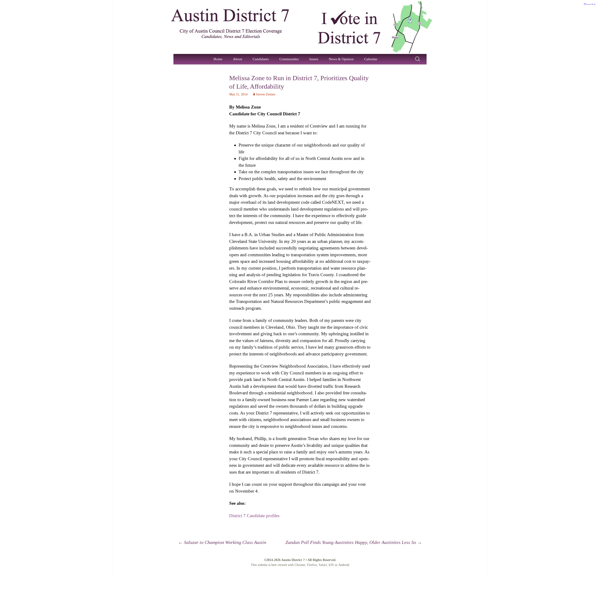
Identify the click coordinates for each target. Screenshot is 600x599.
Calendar (370, 59)
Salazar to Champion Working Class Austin (222, 542)
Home (218, 59)
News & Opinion (341, 59)
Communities (289, 59)
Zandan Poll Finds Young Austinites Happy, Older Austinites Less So (353, 542)
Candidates (261, 59)
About (237, 59)
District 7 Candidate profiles (254, 515)
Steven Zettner (265, 94)
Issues (313, 59)
